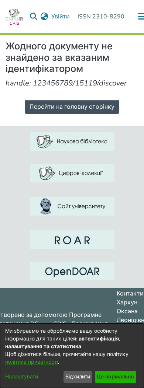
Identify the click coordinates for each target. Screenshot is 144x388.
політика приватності (31, 362)
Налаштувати (21, 376)
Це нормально (115, 376)
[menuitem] (44, 16)
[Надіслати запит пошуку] (33, 16)
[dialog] (72, 356)
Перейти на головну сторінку (72, 107)
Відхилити (77, 376)
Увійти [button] (61, 17)
